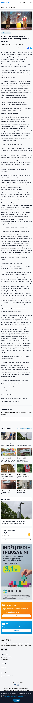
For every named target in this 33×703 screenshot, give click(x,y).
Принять (16, 700)
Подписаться (16, 630)
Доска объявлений (6, 673)
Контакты (3, 667)
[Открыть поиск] (21, 2)
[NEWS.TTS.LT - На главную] (6, 2)
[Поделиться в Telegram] (31, 48)
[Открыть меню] (30, 2)
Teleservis (20, 682)
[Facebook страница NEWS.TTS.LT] (5, 649)
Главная (3, 7)
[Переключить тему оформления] (27, 2)
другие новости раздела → (24, 428)
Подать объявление (16, 616)
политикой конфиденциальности (13, 696)
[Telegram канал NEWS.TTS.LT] (2, 649)
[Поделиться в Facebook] (28, 48)
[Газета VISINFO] (24, 2)
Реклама (3, 670)
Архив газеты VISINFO (7, 675)
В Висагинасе (11, 7)
